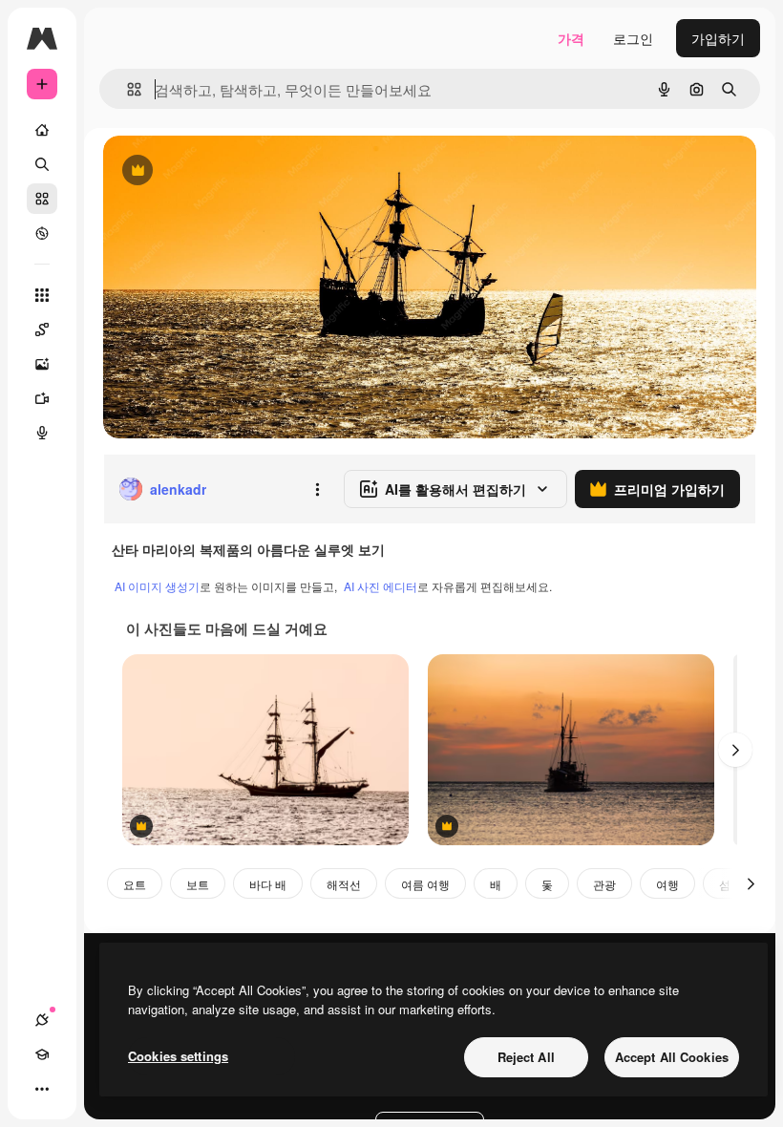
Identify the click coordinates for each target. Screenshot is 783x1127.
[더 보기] (42, 1089)
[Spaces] (42, 329)
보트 (197, 884)
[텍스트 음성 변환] (42, 432)
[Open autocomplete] (126, 89)
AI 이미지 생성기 (157, 586)
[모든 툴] (42, 295)
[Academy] (42, 1054)
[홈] (42, 130)
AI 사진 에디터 (380, 586)
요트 (134, 884)
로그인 (633, 38)
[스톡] (42, 198)
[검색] (42, 164)
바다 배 (267, 884)
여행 (667, 884)
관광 (604, 884)
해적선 (344, 884)
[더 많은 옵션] (317, 489)
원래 (213, 171)
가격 (571, 38)
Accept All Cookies (672, 1057)
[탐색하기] (42, 233)
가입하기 (718, 38)
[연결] (42, 1020)
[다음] (735, 749)
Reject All (526, 1057)
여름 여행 (425, 884)
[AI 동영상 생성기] (42, 398)
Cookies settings (178, 1056)
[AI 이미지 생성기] (42, 364)
